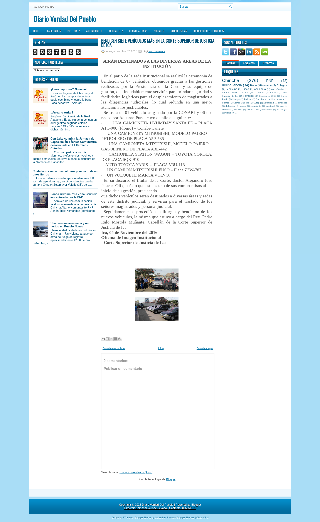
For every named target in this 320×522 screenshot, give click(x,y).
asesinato (260, 89)
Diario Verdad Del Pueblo (65, 18)
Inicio (36, 31)
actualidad (268, 103)
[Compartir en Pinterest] (120, 339)
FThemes (128, 517)
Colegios (282, 85)
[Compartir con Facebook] (115, 339)
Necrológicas (179, 31)
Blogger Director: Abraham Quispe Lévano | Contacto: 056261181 (162, 506)
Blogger (170, 479)
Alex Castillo (277, 89)
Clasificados (53, 31)
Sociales (159, 31)
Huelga (236, 99)
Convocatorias (138, 31)
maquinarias (253, 109)
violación (229, 113)
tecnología (282, 109)
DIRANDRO (248, 96)
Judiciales (115, 30)
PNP (270, 81)
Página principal (43, 6)
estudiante (256, 106)
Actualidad (94, 30)
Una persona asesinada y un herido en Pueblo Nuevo (70, 225)
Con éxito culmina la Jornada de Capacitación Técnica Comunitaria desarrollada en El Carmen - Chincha (74, 143)
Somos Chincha (241, 103)
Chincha (230, 80)
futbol (273, 92)
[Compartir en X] (111, 339)
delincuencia (232, 85)
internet (226, 109)
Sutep (256, 103)
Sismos (225, 103)
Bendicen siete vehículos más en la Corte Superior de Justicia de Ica (157, 42)
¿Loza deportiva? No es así (69, 89)
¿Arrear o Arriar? (62, 112)
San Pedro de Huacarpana (270, 99)
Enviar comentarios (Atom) (136, 472)
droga (243, 106)
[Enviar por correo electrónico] (103, 339)
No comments (156, 51)
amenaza (282, 103)
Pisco (246, 89)
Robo (253, 85)
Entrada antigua (205, 348)
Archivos (268, 63)
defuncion (231, 106)
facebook (270, 106)
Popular (230, 63)
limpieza (238, 109)
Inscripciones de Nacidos (209, 31)
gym (282, 106)
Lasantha (160, 517)
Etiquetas (249, 63)
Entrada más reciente (114, 348)
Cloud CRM (202, 517)
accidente (259, 92)
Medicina (231, 89)
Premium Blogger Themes (180, 517)
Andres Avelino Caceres (235, 92)
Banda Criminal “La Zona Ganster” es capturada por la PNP (74, 195)
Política (73, 30)
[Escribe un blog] (107, 339)
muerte (267, 85)
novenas (267, 109)
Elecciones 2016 (267, 96)
